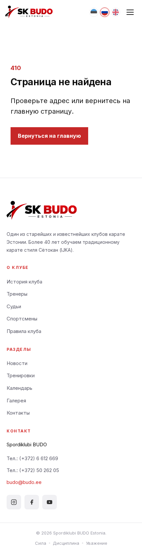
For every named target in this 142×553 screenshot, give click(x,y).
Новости (17, 363)
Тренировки (21, 375)
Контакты (18, 413)
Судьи (14, 306)
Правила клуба (24, 331)
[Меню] (130, 12)
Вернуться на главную (49, 135)
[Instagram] (14, 502)
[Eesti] (93, 12)
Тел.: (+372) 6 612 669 (32, 458)
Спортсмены (22, 318)
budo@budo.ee (24, 482)
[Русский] (104, 12)
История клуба (24, 281)
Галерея (16, 400)
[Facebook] (31, 502)
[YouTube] (49, 502)
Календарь (19, 388)
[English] (115, 12)
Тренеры (17, 294)
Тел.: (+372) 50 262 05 (33, 470)
